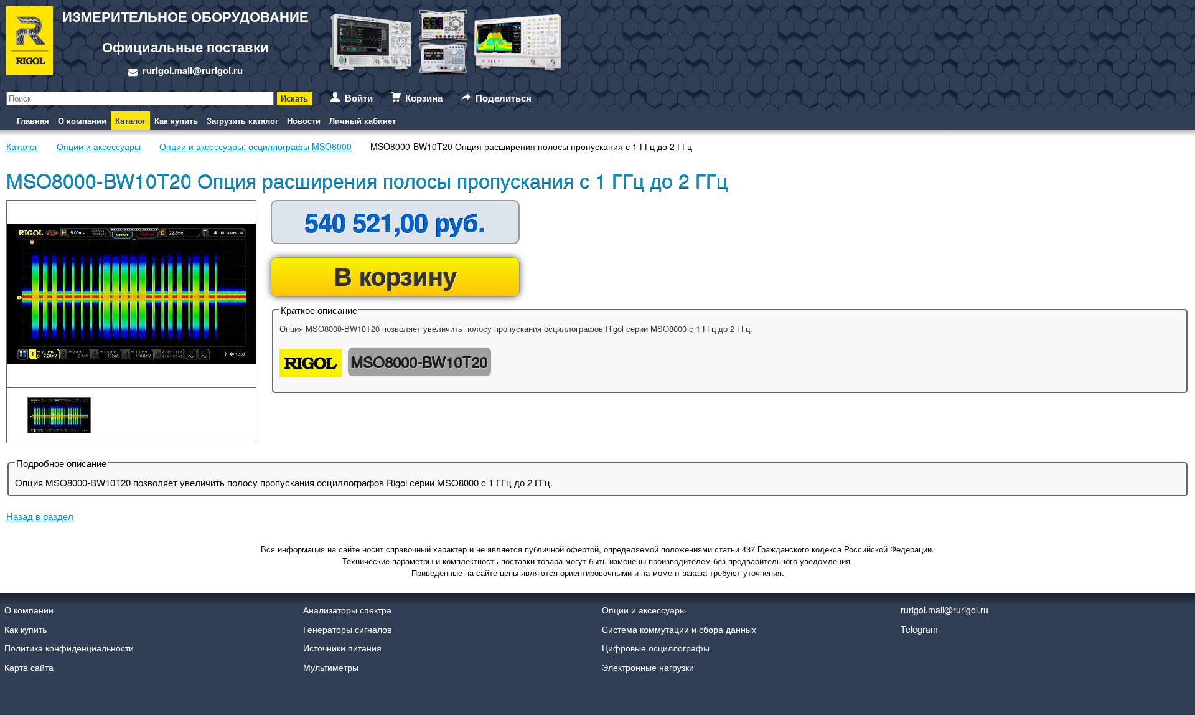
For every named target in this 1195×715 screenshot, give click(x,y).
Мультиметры (330, 667)
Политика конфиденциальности (69, 648)
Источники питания (342, 648)
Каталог (130, 120)
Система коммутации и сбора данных (679, 629)
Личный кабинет (362, 120)
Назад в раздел (39, 516)
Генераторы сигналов (347, 629)
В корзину (395, 275)
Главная (33, 120)
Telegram (919, 629)
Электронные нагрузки (648, 667)
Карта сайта (29, 667)
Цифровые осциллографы (656, 648)
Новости (304, 120)
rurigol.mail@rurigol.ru (193, 70)
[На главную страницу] (29, 42)
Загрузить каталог (242, 120)
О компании (82, 120)
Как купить (176, 120)
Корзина (424, 98)
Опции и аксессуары (644, 610)
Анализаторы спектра (347, 610)
